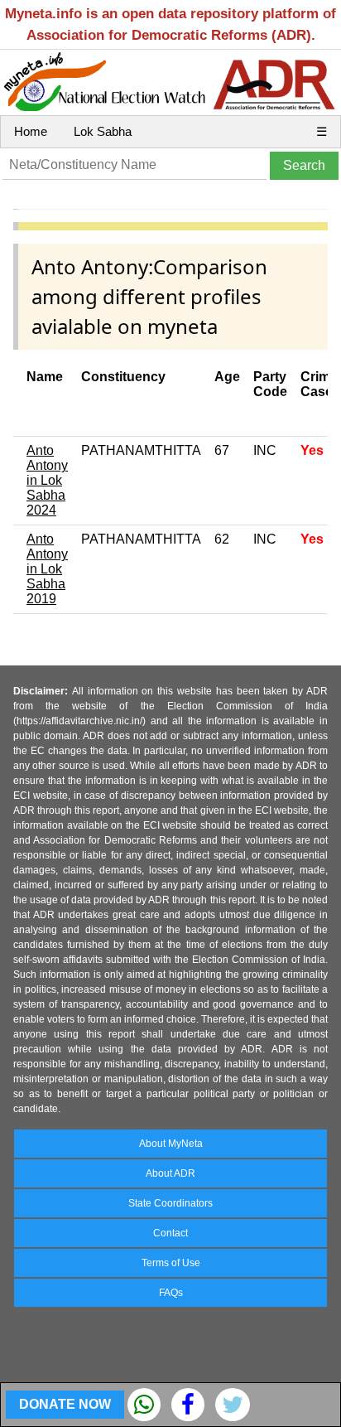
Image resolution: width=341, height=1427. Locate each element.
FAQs (171, 1293)
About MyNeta (171, 1143)
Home (30, 131)
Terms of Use (171, 1263)
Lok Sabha (103, 131)
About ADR (170, 1173)
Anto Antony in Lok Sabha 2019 (47, 569)
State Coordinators (170, 1203)
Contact (170, 1233)
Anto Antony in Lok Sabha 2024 (47, 480)
